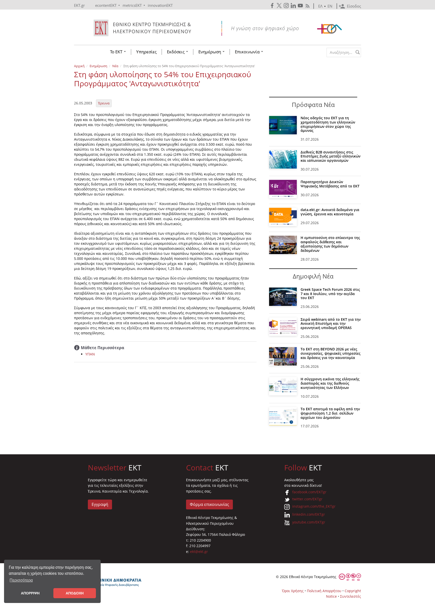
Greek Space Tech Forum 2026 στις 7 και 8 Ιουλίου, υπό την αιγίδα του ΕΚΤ (330, 293)
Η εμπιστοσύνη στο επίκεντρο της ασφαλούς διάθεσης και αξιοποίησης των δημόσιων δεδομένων (330, 244)
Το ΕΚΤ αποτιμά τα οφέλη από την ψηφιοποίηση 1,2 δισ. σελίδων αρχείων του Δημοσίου (330, 413)
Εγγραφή (100, 504)
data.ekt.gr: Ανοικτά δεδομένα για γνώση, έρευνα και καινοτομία (330, 211)
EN (330, 6)
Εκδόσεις (176, 52)
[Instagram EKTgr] (287, 5)
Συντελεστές (350, 596)
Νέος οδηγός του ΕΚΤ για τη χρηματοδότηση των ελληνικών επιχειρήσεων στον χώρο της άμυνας (328, 124)
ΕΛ (320, 6)
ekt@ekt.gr (199, 551)
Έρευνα (104, 103)
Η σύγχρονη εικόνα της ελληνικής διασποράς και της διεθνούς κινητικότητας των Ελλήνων (330, 383)
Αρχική (79, 66)
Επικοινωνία (248, 52)
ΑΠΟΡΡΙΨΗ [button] (30, 593)
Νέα (115, 66)
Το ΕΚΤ (116, 52)
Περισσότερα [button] (21, 580)
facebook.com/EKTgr (309, 492)
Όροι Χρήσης (293, 590)
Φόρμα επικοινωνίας (209, 504)
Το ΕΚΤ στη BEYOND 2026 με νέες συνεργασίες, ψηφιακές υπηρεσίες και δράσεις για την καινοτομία (330, 353)
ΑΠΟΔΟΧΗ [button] (75, 593)
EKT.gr (79, 5)
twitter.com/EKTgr (307, 499)
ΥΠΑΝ (90, 354)
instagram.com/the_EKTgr (314, 506)
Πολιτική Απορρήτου (324, 590)
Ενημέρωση (210, 52)
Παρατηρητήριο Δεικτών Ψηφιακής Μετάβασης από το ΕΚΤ (330, 183)
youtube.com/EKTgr (308, 522)
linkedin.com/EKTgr (308, 514)
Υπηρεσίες (146, 52)
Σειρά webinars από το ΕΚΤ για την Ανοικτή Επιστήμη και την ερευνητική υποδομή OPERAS (331, 323)
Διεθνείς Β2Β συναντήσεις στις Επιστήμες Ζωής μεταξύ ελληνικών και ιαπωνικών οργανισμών (330, 156)
